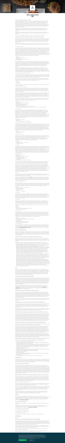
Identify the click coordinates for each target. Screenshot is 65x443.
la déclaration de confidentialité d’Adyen (25, 227)
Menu (26, 1)
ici (25, 349)
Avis (28, 1)
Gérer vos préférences (37, 437)
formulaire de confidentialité (24, 399)
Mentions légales (38, 1)
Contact (32, 1)
